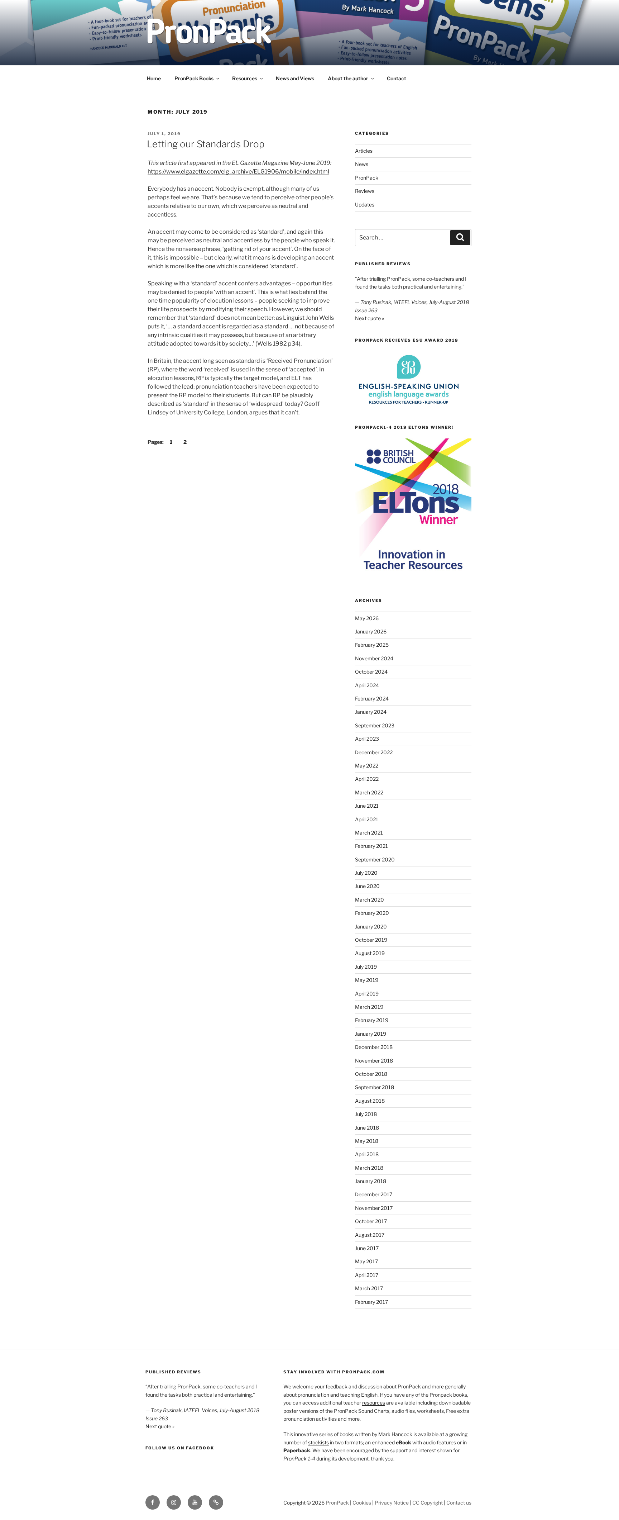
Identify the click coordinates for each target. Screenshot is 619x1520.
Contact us (458, 1503)
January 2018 (370, 1181)
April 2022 (367, 779)
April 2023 (367, 739)
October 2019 (371, 940)
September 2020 (375, 859)
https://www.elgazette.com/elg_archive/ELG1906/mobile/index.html (238, 171)
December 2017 (373, 1194)
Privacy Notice (392, 1503)
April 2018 (367, 1154)
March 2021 (369, 833)
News (361, 164)
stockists (318, 1442)
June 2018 (367, 1128)
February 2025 (372, 645)
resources (373, 1403)
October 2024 (371, 672)
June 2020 (367, 886)
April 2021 (366, 819)
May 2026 (367, 618)
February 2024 (372, 698)
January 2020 (371, 926)
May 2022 (366, 766)
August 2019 (370, 953)
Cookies (361, 1503)
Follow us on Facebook (179, 1447)
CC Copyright (427, 1503)
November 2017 (374, 1208)
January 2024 (371, 712)
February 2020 (372, 913)
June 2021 (367, 806)
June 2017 (367, 1248)
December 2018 (374, 1047)
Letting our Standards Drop (205, 143)
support (399, 1450)
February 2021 (371, 846)
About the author (348, 78)
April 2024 (367, 685)
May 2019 (366, 980)
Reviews (364, 191)
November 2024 (374, 658)
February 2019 (371, 1020)
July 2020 (366, 873)
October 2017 (371, 1221)
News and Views (295, 78)
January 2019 (370, 1034)
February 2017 (371, 1302)
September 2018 (374, 1087)
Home (154, 78)
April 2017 (366, 1275)
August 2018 (370, 1101)
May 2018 (366, 1141)
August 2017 (369, 1235)
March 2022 (369, 792)
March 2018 (369, 1168)
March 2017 (369, 1288)
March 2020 (369, 900)
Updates (364, 204)
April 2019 (367, 994)
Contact (396, 78)
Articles (364, 151)
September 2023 (374, 725)
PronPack (366, 178)
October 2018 (371, 1074)
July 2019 (366, 967)
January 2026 (371, 631)
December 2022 (374, 752)
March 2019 (369, 1007)
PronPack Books (193, 78)
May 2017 (366, 1261)
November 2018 (374, 1061)
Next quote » (369, 318)
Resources (244, 78)
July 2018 (366, 1114)
